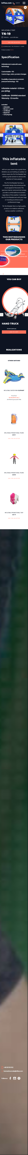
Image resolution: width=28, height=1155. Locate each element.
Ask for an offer (14, 42)
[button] (1, 135)
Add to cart (14, 332)
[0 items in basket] (14, 3)
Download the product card (13, 46)
